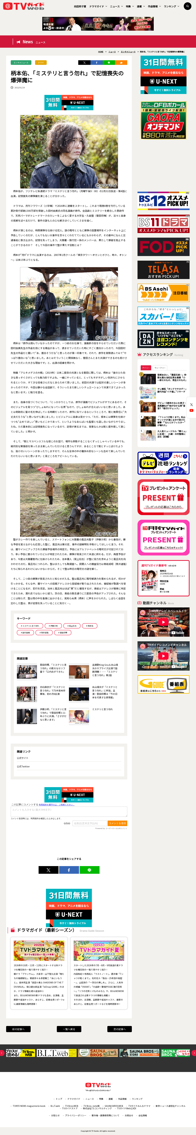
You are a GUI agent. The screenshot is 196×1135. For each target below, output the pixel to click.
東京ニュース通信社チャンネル (170, 1106)
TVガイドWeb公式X (126, 1108)
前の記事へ (18, 1029)
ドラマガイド (96, 6)
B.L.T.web (55, 1106)
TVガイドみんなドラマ (139, 1106)
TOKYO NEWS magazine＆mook (29, 1106)
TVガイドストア (70, 1108)
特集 (128, 6)
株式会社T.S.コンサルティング (97, 1108)
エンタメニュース (21, 62)
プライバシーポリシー (75, 1115)
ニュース (115, 6)
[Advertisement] (164, 165)
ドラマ (41, 62)
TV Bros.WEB (71, 1106)
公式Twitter (23, 766)
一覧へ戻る (69, 1029)
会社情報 (142, 1115)
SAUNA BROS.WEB (114, 1106)
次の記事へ (119, 1029)
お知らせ (55, 1115)
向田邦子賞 (80, 6)
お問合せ (129, 1115)
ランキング (170, 6)
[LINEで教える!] (109, 62)
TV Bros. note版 (91, 1106)
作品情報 (153, 6)
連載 (139, 6)
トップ (59, 1099)
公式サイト (22, 758)
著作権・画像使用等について (105, 1115)
